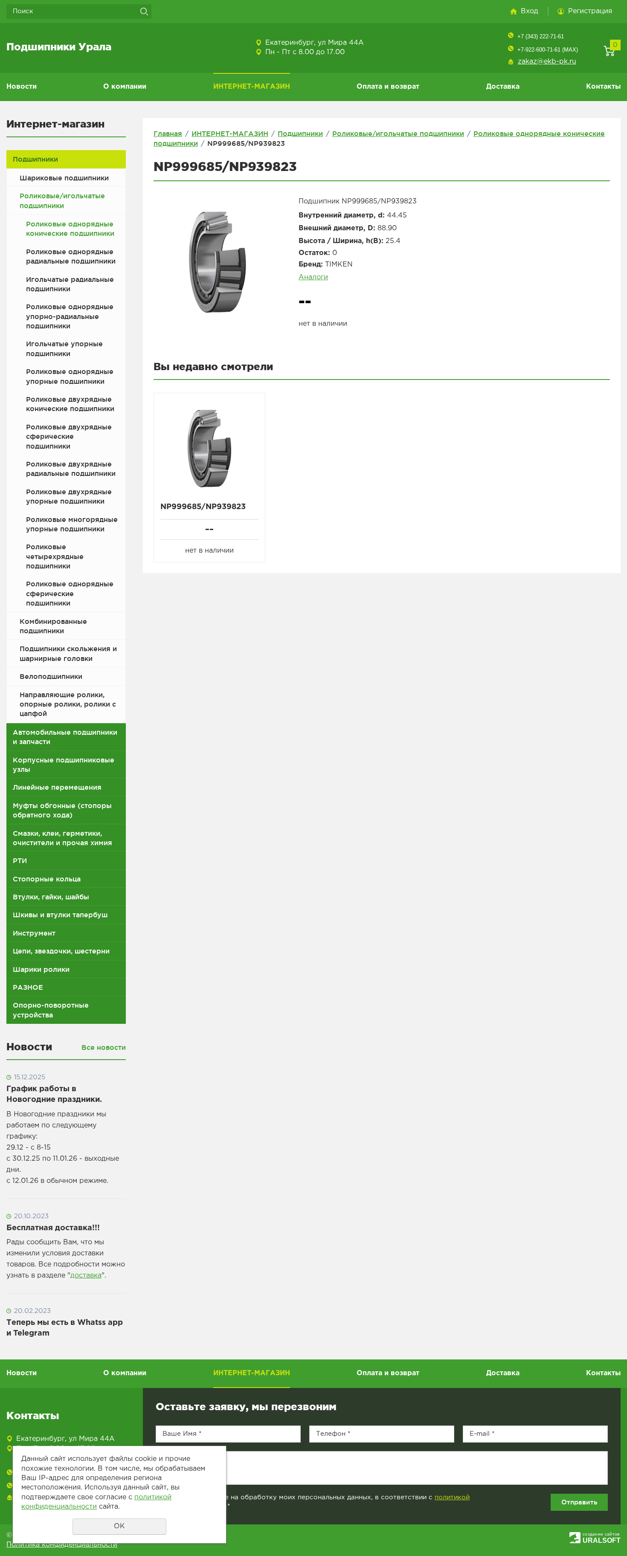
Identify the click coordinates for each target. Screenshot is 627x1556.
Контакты (603, 87)
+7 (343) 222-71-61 (540, 36)
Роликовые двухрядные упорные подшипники (69, 496)
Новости (21, 87)
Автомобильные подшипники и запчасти (65, 736)
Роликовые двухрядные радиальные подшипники (71, 468)
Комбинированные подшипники (53, 626)
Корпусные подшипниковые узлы (63, 764)
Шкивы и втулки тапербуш (60, 915)
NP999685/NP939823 (203, 507)
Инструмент (34, 933)
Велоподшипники (51, 676)
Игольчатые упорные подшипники (64, 348)
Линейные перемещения (57, 787)
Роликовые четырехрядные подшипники (55, 556)
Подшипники (35, 159)
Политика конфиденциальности (61, 1545)
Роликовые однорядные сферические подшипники (69, 593)
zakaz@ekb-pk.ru (547, 61)
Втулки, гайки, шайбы (51, 897)
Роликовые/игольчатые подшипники (62, 200)
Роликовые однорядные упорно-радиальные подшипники (69, 316)
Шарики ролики (41, 969)
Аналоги (313, 277)
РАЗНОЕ (28, 987)
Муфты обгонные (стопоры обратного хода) (62, 810)
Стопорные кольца (47, 879)
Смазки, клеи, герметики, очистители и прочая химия (62, 837)
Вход (529, 11)
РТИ (20, 860)
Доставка (503, 87)
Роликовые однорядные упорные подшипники (69, 376)
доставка (86, 1275)
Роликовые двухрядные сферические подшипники (69, 436)
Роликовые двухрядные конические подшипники (70, 403)
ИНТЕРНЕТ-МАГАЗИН (251, 87)
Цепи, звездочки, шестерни (61, 951)
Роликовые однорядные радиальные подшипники (71, 256)
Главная (168, 133)
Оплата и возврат (388, 87)
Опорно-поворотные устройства (51, 1009)
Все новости (103, 1047)
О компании (124, 87)
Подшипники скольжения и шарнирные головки (68, 653)
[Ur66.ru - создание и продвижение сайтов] (575, 1537)
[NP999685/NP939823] (218, 262)
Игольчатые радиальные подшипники (70, 284)
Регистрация (590, 11)
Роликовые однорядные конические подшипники (70, 228)
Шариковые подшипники (64, 178)
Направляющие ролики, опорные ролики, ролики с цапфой (68, 704)
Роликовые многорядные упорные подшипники (72, 524)
